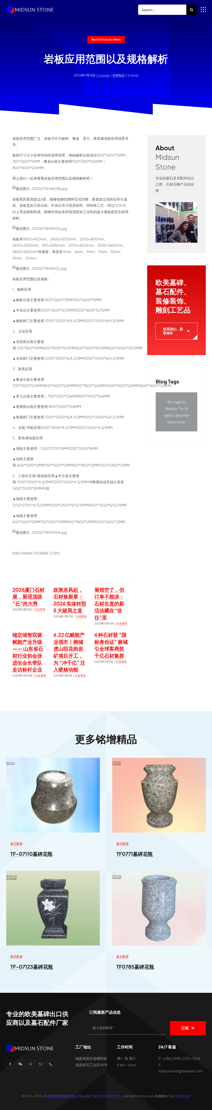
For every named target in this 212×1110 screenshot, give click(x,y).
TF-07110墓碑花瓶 (31, 854)
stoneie (104, 75)
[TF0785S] (159, 872)
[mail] (41, 1064)
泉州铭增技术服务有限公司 (62, 1096)
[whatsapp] (30, 1064)
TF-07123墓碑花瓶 (31, 966)
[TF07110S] (53, 759)
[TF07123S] (53, 872)
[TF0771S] (159, 759)
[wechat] (20, 1064)
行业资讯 (40, 609)
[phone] (51, 1064)
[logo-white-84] (30, 7)
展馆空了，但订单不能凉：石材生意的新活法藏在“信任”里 (109, 603)
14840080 (183, 1096)
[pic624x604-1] (176, 204)
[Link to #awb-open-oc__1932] (203, 9)
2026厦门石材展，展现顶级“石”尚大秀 (28, 596)
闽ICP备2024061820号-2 (104, 1096)
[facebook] (10, 1064)
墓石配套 (16, 843)
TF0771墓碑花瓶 (134, 854)
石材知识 (118, 75)
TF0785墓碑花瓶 (135, 966)
